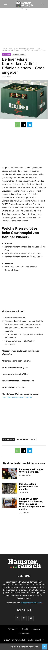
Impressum (35, 629)
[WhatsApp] (17, 124)
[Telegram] (29, 124)
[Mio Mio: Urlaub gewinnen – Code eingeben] (9, 488)
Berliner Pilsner (22, 439)
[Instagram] (24, 618)
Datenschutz (24, 634)
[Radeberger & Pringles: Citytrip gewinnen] (9, 474)
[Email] (23, 124)
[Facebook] (17, 618)
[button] (6, 4)
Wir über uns (13, 629)
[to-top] (44, 645)
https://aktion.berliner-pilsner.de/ (17, 397)
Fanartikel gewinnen (26, 49)
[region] (24, 30)
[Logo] (24, 568)
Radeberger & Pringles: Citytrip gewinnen (31, 470)
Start (3, 49)
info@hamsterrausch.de (31, 602)
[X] (31, 618)
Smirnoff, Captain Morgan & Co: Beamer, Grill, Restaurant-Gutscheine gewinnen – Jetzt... (32, 504)
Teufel (33, 439)
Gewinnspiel (12, 49)
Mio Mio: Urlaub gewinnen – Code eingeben (28, 486)
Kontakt (25, 629)
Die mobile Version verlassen (24, 646)
